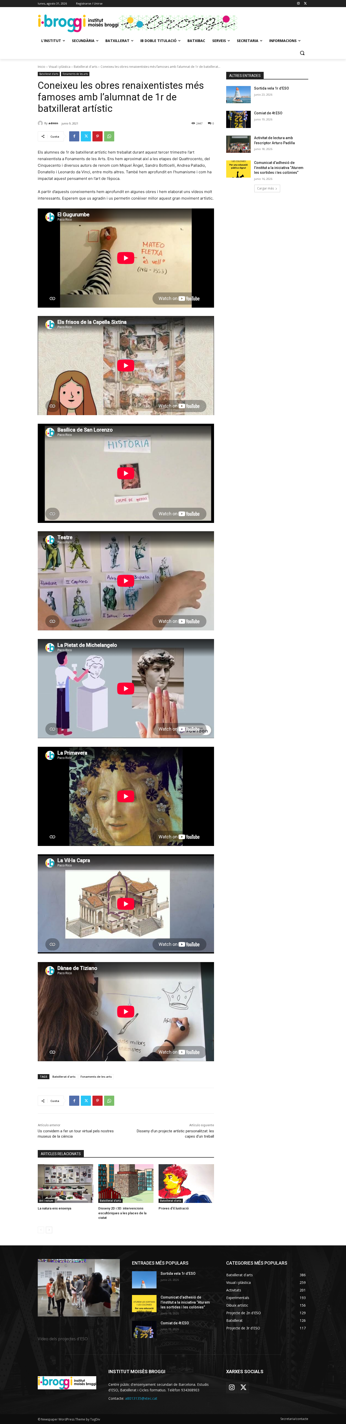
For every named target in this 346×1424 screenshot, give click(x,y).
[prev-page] (41, 1230)
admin (53, 123)
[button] (302, 53)
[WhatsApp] (109, 136)
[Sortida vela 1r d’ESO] (238, 94)
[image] (79, 1287)
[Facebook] (74, 136)
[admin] (41, 123)
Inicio (41, 67)
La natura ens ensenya (54, 1208)
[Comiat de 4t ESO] (238, 119)
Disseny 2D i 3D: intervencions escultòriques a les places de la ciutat (122, 1212)
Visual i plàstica (59, 67)
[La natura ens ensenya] (65, 1183)
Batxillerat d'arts (85, 67)
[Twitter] (305, 4)
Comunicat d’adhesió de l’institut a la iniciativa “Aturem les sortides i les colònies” (278, 168)
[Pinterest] (97, 136)
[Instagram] (298, 4)
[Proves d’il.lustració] (186, 1183)
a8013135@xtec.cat (141, 1398)
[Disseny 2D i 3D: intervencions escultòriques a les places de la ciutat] (126, 1183)
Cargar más (265, 188)
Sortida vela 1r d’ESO (271, 88)
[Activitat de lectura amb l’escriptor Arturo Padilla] (238, 144)
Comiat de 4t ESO (268, 113)
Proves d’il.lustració (174, 1208)
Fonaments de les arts (75, 74)
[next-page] (49, 1230)
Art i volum (46, 1200)
